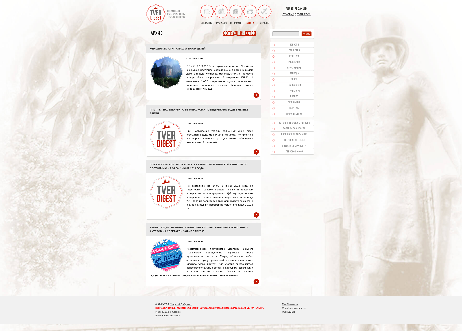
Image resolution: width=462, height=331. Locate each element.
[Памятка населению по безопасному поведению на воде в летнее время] (166, 137)
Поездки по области (294, 128)
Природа (294, 73)
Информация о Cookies (168, 311)
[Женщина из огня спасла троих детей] (166, 72)
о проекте (264, 23)
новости (250, 23)
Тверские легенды (294, 140)
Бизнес (294, 96)
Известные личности (294, 146)
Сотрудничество (239, 33)
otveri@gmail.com (296, 14)
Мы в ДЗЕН (288, 311)
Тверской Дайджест (181, 304)
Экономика (294, 102)
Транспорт (294, 91)
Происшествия (294, 114)
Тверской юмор (294, 151)
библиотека (206, 23)
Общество (294, 50)
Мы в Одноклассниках (294, 308)
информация (221, 23)
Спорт (294, 79)
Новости (294, 45)
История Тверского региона (294, 123)
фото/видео (235, 23)
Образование (294, 68)
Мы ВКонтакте (290, 304)
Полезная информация (294, 134)
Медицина (294, 62)
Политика (294, 108)
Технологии (294, 85)
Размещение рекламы (167, 315)
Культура (294, 56)
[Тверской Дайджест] (155, 14)
